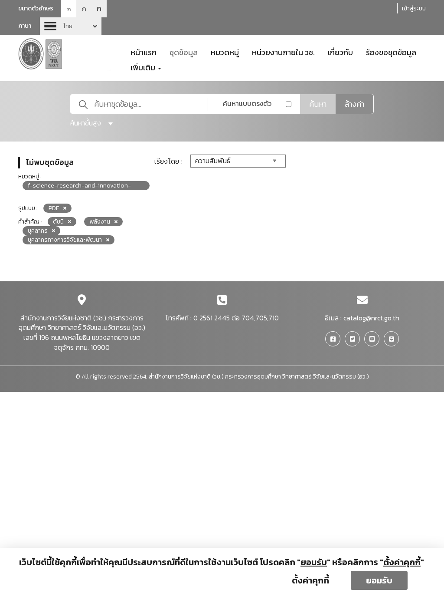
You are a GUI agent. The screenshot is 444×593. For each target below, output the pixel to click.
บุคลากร (38, 230)
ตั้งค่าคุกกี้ (310, 580)
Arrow (70, 26)
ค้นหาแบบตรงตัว (247, 103)
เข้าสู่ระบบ (414, 8)
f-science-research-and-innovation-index (79, 185)
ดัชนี (58, 221)
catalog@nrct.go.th (371, 318)
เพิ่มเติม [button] (144, 67)
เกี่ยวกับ (340, 51)
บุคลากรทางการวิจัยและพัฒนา (65, 239)
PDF (54, 208)
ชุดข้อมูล (184, 51)
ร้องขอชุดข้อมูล (391, 51)
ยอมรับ (379, 580)
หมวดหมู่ (225, 51)
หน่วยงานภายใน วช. (283, 51)
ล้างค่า (354, 104)
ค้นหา (317, 104)
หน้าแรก (144, 51)
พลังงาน (99, 221)
